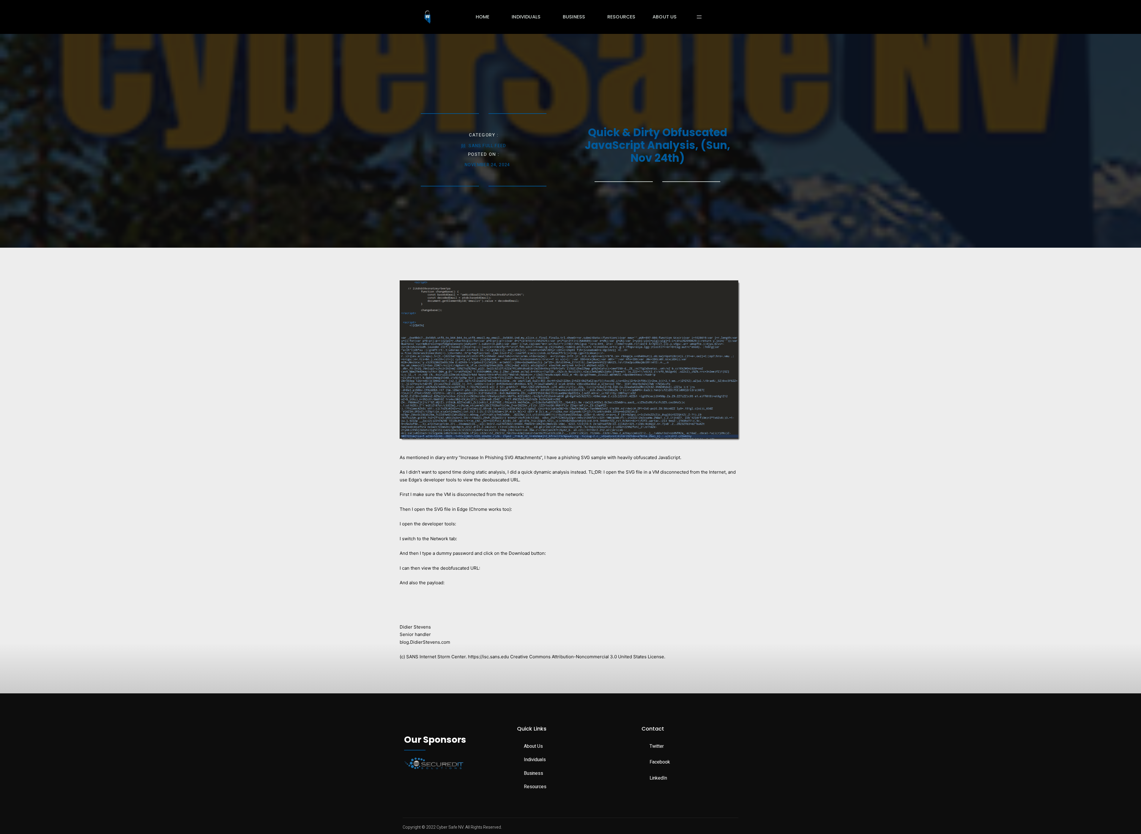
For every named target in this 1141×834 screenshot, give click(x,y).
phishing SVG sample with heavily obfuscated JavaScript (621, 457)
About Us (665, 16)
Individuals (526, 16)
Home (483, 16)
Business (574, 16)
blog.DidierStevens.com (425, 642)
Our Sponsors (435, 739)
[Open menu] (699, 17)
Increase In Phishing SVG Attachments (500, 457)
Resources (621, 16)
